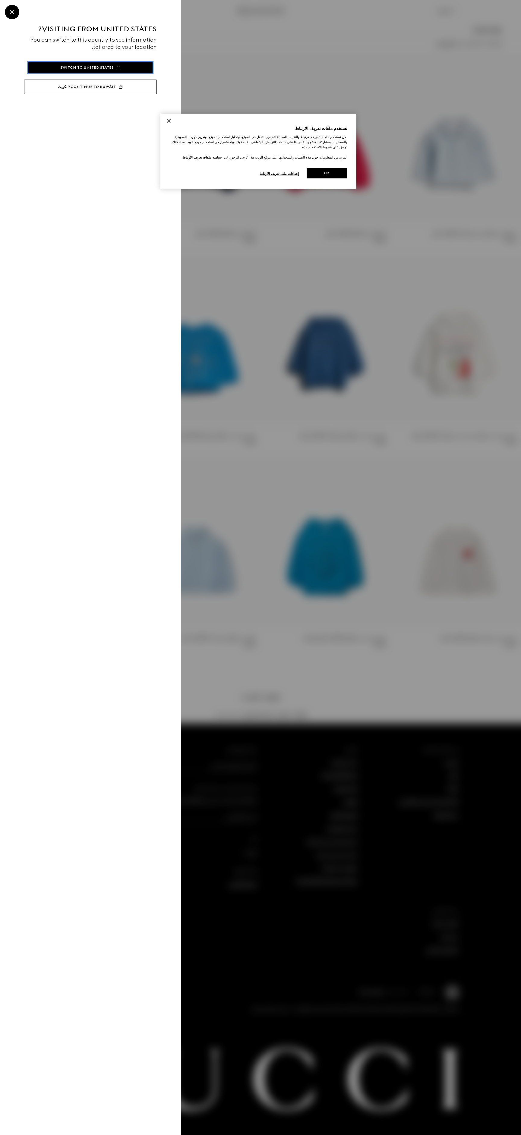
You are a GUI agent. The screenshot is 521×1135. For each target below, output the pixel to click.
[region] (258, 151)
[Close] (12, 12)
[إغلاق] (168, 120)
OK (327, 173)
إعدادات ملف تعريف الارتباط (279, 173)
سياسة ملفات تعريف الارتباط (202, 157)
